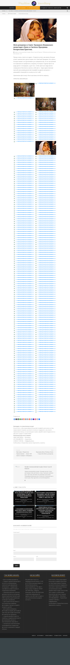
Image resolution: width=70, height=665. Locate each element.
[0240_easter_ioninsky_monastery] (45, 369)
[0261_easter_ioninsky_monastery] (24, 392)
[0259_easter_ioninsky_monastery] (24, 390)
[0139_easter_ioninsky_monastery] (24, 264)
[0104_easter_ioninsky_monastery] (45, 227)
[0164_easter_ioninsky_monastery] (45, 290)
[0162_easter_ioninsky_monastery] (45, 287)
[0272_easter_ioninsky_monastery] (45, 403)
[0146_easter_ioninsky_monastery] (45, 271)
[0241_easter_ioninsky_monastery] (24, 371)
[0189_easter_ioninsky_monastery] (24, 317)
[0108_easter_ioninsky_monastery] (45, 231)
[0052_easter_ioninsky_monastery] (45, 172)
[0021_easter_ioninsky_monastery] (24, 128)
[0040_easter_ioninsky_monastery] (45, 160)
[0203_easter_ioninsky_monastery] (24, 331)
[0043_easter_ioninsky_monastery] (24, 164)
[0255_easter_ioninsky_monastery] (24, 386)
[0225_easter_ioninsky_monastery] (24, 354)
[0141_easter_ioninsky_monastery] (24, 267)
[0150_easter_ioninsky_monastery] (45, 275)
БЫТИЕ (12, 8)
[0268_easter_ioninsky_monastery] (45, 398)
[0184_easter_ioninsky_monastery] (45, 311)
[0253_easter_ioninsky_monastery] (24, 384)
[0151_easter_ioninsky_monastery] (24, 277)
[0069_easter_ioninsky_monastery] (24, 191)
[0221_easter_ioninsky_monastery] (24, 350)
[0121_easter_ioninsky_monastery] (24, 246)
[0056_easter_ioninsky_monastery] (45, 176)
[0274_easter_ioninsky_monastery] (45, 405)
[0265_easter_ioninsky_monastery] (24, 396)
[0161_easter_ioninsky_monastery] (24, 287)
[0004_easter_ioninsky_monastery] (45, 110)
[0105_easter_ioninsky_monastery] (24, 229)
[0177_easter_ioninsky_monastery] (24, 304)
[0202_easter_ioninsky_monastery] (45, 329)
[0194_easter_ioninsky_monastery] (45, 321)
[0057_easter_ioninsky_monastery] (24, 179)
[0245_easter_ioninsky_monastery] (24, 375)
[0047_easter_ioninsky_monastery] (24, 168)
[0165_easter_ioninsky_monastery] (24, 292)
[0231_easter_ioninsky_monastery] (24, 361)
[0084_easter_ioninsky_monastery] (45, 206)
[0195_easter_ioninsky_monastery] (24, 323)
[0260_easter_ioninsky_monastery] (45, 390)
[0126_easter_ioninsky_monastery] (45, 250)
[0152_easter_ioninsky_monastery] (45, 277)
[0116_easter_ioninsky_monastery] (45, 239)
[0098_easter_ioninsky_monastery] (45, 220)
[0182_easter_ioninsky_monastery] (45, 308)
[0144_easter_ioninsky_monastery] (45, 269)
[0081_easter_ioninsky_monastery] (24, 204)
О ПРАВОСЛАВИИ (32, 8)
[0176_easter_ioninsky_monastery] (45, 302)
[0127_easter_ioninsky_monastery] (24, 252)
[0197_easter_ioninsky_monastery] (24, 325)
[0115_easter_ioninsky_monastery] (24, 239)
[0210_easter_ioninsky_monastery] (45, 338)
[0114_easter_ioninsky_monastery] (45, 237)
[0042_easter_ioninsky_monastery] (45, 162)
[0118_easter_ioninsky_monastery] (45, 241)
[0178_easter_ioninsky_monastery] (45, 304)
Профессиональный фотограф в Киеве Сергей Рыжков (28, 52)
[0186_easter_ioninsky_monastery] (45, 313)
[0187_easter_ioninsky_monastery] (24, 315)
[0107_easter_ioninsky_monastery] (24, 231)
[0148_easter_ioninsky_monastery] (45, 273)
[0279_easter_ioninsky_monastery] (24, 411)
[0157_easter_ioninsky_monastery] (24, 283)
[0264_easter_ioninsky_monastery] (45, 394)
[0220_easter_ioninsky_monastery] (45, 348)
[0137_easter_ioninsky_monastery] (24, 262)
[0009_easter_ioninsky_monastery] (24, 116)
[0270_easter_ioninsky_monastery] (45, 401)
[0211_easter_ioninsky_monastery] (24, 340)
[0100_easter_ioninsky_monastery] (45, 223)
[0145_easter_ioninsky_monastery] (24, 271)
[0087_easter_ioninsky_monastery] (24, 210)
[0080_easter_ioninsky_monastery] (45, 202)
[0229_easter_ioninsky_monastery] (24, 359)
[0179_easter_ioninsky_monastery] (24, 306)
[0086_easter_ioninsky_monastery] (45, 208)
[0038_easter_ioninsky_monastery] (45, 158)
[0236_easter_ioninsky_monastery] (45, 365)
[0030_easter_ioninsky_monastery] (45, 137)
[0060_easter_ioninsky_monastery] (45, 181)
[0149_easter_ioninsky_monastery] (24, 275)
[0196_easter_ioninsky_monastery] (45, 323)
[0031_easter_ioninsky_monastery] (24, 139)
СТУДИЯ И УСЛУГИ (46, 8)
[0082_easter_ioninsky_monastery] (45, 204)
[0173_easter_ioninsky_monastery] (24, 300)
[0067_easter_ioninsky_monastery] (24, 189)
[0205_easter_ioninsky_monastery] (24, 334)
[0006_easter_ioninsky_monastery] (45, 111)
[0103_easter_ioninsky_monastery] (24, 227)
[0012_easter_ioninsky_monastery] (45, 118)
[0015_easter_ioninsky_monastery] (24, 122)
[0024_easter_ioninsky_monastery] (45, 130)
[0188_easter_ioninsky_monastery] (45, 315)
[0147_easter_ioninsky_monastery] (24, 273)
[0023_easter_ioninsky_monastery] (24, 130)
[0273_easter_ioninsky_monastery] (24, 405)
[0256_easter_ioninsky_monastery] (45, 386)
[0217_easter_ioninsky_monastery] (24, 346)
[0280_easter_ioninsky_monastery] (45, 411)
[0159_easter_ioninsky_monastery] (24, 285)
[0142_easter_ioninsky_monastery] (45, 267)
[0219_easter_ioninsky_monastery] (24, 348)
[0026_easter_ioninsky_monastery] (45, 132)
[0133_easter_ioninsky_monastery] (24, 258)
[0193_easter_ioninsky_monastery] (24, 321)
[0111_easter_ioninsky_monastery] (24, 235)
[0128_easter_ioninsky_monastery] (45, 252)
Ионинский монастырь (50, 52)
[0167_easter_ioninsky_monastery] (24, 294)
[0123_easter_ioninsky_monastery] (24, 248)
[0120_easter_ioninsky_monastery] (45, 243)
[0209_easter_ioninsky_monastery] (24, 338)
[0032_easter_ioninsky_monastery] (45, 139)
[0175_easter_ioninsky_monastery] (24, 302)
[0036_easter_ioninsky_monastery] (45, 156)
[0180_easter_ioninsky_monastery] (45, 306)
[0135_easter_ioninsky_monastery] (24, 260)
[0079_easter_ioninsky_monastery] (24, 202)
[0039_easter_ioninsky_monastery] (24, 160)
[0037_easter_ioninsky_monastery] (24, 158)
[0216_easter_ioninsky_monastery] (45, 344)
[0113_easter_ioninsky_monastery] (24, 237)
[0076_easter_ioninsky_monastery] (45, 197)
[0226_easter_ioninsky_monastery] (45, 354)
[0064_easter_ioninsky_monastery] (45, 185)
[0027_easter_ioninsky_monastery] (24, 134)
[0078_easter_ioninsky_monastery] (45, 200)
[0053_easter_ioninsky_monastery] (24, 174)
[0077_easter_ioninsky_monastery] (24, 200)
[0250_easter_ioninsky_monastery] (45, 380)
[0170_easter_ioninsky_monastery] (45, 296)
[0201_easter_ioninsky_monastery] (24, 329)
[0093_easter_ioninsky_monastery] (24, 216)
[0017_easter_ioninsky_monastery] (24, 124)
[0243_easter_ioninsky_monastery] (24, 373)
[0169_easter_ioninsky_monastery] (24, 296)
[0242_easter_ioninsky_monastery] (45, 371)
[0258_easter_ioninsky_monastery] (45, 388)
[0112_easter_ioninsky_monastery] (45, 235)
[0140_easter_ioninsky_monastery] (45, 264)
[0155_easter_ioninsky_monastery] (24, 281)
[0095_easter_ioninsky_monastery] (24, 218)
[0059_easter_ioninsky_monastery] (24, 181)
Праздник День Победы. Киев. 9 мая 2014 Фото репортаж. (44, 452)
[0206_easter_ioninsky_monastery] (45, 334)
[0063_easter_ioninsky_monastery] (24, 185)
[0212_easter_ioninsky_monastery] (45, 340)
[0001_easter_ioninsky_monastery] (24, 96)
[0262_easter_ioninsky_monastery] (45, 392)
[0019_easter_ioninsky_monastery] (24, 126)
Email (14, 556)
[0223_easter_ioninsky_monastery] (24, 352)
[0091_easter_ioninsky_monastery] (24, 214)
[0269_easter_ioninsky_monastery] (24, 401)
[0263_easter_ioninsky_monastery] (24, 394)
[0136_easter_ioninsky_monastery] (45, 260)
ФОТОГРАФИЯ (20, 8)
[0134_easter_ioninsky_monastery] (45, 258)
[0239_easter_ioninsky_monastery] (24, 369)
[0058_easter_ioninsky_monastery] (45, 179)
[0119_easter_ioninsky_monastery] (24, 243)
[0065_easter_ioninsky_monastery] (24, 187)
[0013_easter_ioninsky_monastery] (24, 120)
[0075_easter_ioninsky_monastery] (24, 197)
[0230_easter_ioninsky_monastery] (45, 359)
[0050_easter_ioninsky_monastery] (45, 170)
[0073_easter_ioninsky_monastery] (24, 195)
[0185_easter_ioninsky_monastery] (24, 313)
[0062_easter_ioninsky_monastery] (45, 183)
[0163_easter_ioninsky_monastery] (24, 290)
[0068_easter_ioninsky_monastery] (45, 189)
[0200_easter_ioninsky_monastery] (45, 327)
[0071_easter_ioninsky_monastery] (24, 193)
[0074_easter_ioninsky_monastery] (45, 195)
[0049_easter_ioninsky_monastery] (24, 170)
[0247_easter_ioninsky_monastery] (24, 377)
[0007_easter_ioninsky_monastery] (24, 113)
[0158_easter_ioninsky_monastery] (45, 283)
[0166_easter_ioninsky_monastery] (45, 292)
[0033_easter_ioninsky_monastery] (24, 141)
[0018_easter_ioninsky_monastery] (45, 124)
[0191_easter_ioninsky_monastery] (24, 319)
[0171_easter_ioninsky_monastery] (24, 298)
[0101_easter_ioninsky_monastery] (24, 225)
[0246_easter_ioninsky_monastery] (45, 375)
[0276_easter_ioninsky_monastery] (45, 407)
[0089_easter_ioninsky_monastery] (24, 212)
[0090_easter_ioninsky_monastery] (45, 212)
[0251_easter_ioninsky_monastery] (24, 382)
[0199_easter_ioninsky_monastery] (24, 327)
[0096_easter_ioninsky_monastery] (45, 218)
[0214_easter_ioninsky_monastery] (45, 342)
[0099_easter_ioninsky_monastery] (24, 223)
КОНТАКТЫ (57, 8)
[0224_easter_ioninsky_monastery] (45, 352)
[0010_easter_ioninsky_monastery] (45, 116)
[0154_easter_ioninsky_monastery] (45, 279)
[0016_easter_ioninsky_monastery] (45, 122)
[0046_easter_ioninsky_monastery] (45, 166)
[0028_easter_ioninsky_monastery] (45, 134)
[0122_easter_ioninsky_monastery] (45, 246)
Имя (14, 550)
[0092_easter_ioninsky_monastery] (45, 214)
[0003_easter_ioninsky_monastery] (24, 97)
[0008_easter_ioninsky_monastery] (45, 113)
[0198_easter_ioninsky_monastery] (45, 325)
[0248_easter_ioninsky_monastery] (45, 377)
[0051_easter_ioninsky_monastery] (24, 172)
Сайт (37, 556)
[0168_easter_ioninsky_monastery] (45, 294)
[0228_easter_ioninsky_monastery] (45, 357)
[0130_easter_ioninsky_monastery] (45, 254)
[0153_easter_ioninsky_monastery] (24, 279)
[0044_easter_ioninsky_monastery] (45, 164)
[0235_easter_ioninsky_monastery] (24, 365)
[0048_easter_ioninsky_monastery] (45, 168)
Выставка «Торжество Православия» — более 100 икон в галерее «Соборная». (24, 453)
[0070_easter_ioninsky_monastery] (45, 191)
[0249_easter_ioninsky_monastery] (24, 380)
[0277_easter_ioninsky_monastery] (24, 409)
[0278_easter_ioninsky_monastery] (45, 409)
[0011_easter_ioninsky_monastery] (24, 118)
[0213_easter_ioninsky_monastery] (24, 342)
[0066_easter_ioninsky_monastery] (45, 187)
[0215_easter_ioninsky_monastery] (24, 344)
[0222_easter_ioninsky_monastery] (45, 350)
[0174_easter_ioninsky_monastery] (45, 300)
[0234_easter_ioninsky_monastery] (45, 363)
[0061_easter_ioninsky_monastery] (24, 183)
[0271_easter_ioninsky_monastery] (24, 403)
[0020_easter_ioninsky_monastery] (45, 126)
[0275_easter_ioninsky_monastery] (24, 407)
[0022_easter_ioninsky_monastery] (45, 128)
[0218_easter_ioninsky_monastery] (45, 346)
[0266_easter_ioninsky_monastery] (45, 396)
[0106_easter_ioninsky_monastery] (45, 229)
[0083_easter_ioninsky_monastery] (24, 206)
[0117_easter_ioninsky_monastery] (24, 241)
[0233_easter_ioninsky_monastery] (24, 363)
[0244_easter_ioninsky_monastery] (45, 373)
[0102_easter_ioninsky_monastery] (45, 225)
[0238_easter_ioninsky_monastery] (45, 367)
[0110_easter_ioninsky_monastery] (45, 233)
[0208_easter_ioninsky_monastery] (45, 336)
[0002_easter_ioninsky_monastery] (45, 83)
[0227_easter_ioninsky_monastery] (24, 357)
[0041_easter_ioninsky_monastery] (24, 162)
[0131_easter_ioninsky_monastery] (24, 256)
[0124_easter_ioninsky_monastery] (45, 248)
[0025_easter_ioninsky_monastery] (24, 132)
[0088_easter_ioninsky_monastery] (45, 210)
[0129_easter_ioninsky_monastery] (24, 254)
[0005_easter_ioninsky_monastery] (24, 111)
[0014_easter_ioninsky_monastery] (45, 120)
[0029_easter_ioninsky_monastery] (24, 137)
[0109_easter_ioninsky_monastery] (24, 233)
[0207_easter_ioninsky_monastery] (24, 336)
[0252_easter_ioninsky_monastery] (45, 382)
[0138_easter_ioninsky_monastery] (45, 262)
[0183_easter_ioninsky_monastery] (24, 311)
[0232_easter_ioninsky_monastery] (45, 361)
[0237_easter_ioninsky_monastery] (24, 367)
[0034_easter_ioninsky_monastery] (45, 154)
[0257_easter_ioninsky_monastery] (24, 388)
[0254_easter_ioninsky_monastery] (45, 384)
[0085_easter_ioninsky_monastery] (24, 208)
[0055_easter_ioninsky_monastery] (24, 176)
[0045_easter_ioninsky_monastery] (24, 166)
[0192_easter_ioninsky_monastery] (45, 319)
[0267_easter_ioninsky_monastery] (24, 398)
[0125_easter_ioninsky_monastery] (24, 250)
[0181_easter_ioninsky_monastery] (24, 308)
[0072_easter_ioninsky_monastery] (45, 193)
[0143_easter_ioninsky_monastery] (24, 269)
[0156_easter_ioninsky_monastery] (45, 281)
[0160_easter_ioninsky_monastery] (45, 285)
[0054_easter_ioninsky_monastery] (45, 174)
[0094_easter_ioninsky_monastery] (45, 216)
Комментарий (16, 532)
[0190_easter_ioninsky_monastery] (45, 317)
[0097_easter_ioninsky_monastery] (24, 220)
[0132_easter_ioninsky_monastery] (45, 256)
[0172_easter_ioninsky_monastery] (45, 298)
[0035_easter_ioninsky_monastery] (24, 156)
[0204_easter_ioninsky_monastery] (45, 331)
